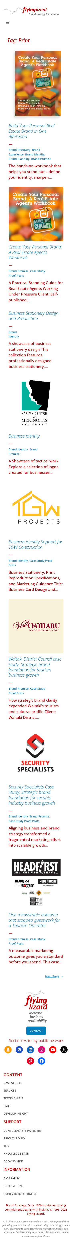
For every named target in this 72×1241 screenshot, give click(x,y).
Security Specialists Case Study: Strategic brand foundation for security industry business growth (32, 795)
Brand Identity (34, 154)
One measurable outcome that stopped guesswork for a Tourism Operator (34, 920)
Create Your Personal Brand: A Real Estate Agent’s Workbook (35, 252)
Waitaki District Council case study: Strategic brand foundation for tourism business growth (35, 667)
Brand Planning (19, 159)
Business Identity (24, 436)
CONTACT (36, 1031)
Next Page (54, 976)
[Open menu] (7, 22)
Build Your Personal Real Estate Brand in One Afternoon (32, 131)
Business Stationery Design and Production (33, 316)
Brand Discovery (19, 150)
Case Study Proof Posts (24, 821)
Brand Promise (41, 159)
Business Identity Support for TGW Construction (35, 544)
